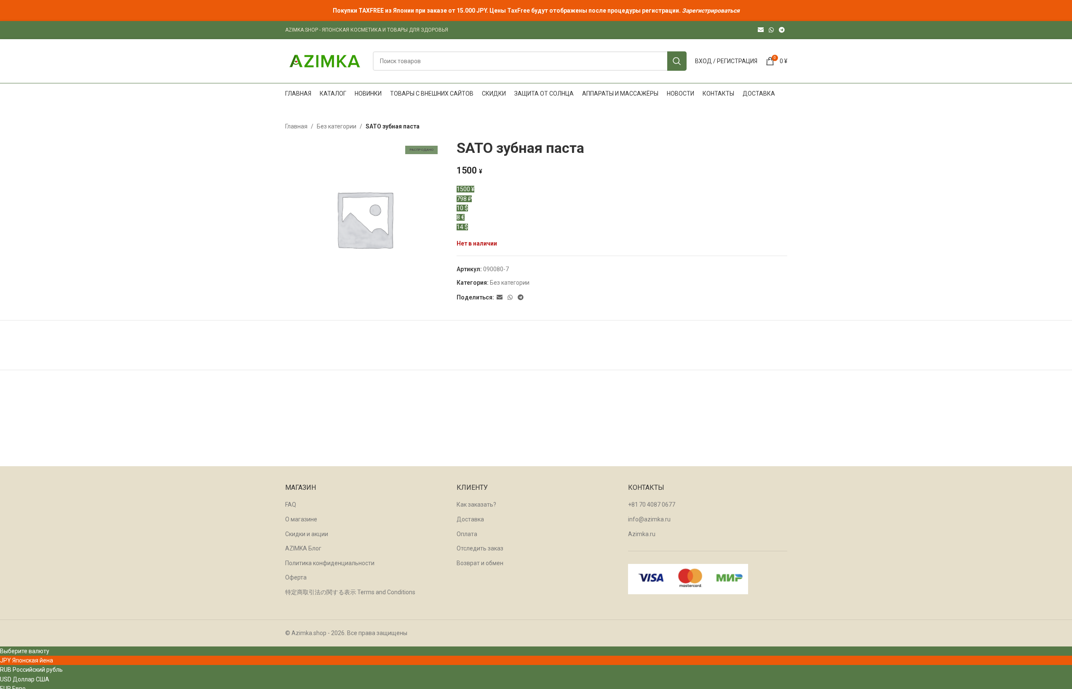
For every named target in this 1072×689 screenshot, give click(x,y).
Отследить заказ (480, 548)
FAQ (290, 504)
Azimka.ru (641, 534)
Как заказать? (476, 504)
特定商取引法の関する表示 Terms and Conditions (350, 592)
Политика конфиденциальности (329, 563)
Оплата (467, 534)
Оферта (296, 577)
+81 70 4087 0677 (651, 504)
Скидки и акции (306, 534)
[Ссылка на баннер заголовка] (536, 10)
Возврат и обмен (480, 563)
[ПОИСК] (677, 61)
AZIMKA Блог (303, 548)
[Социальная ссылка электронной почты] (760, 30)
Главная (296, 126)
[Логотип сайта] (324, 60)
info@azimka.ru (649, 519)
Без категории (336, 126)
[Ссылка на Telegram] (781, 30)
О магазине (301, 519)
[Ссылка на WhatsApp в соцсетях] (771, 30)
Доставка (470, 519)
